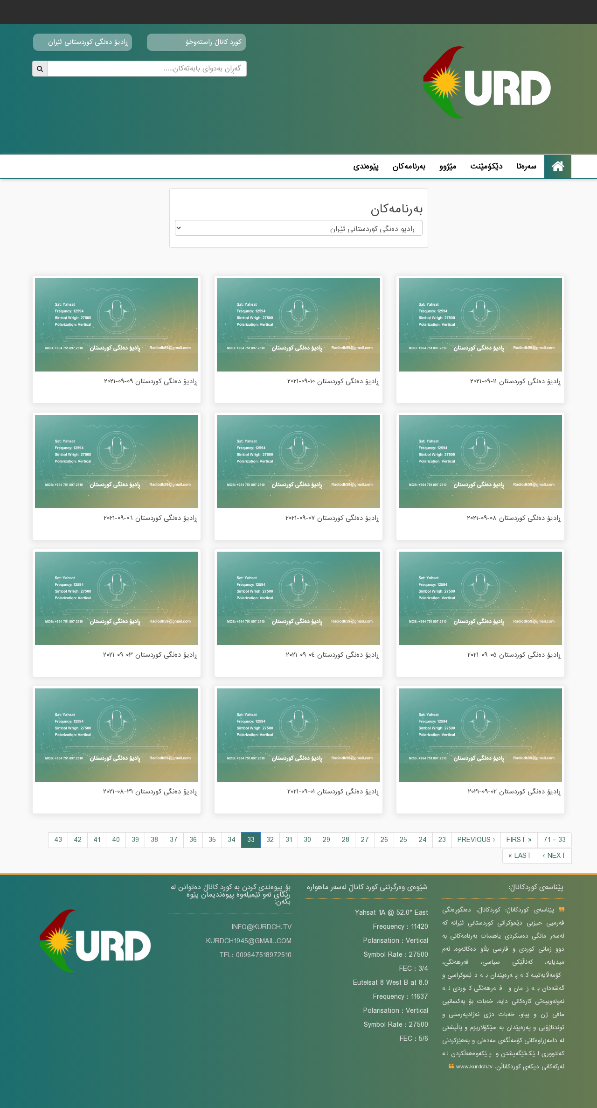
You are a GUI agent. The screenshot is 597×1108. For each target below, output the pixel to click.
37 (174, 840)
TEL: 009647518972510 (255, 955)
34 (232, 840)
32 (270, 840)
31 (288, 840)
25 (403, 840)
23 (442, 840)
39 (135, 840)
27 (365, 840)
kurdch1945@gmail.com (249, 941)
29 (326, 840)
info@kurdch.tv (261, 927)
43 (58, 840)
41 (96, 840)
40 (116, 840)
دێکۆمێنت (486, 166)
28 (345, 840)
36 (193, 840)
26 (384, 840)
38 (154, 840)
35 (212, 840)
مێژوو (448, 166)
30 (307, 840)
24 (423, 840)
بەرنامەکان (409, 166)
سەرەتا (526, 166)
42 (78, 840)
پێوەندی (366, 166)
